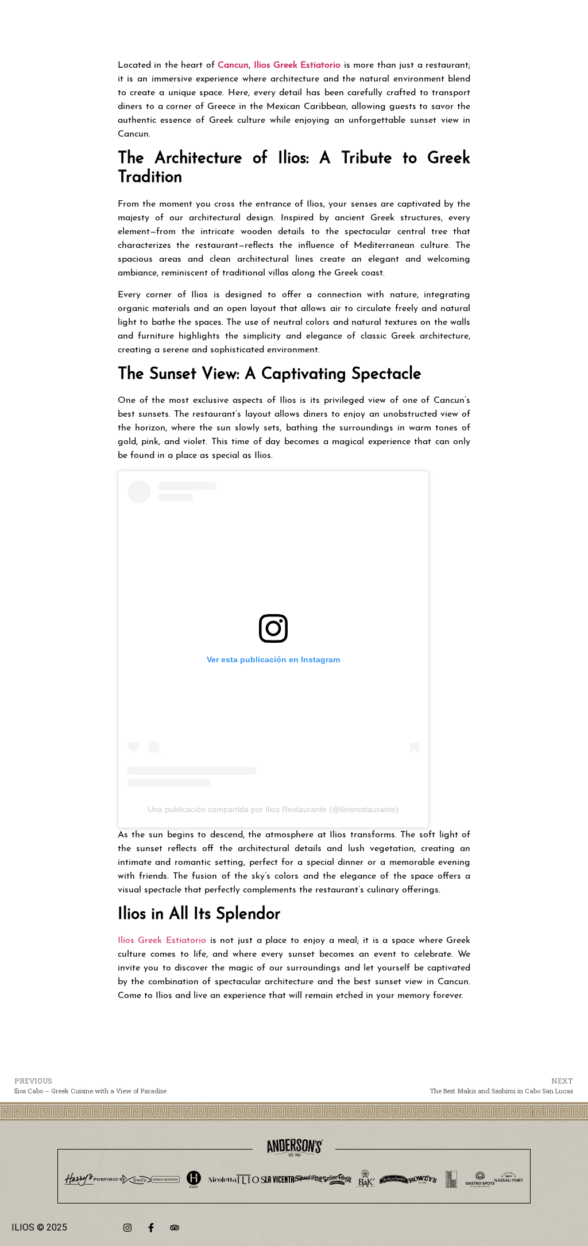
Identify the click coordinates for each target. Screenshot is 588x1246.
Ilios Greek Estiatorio (164, 940)
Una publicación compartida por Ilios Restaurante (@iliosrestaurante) (273, 809)
